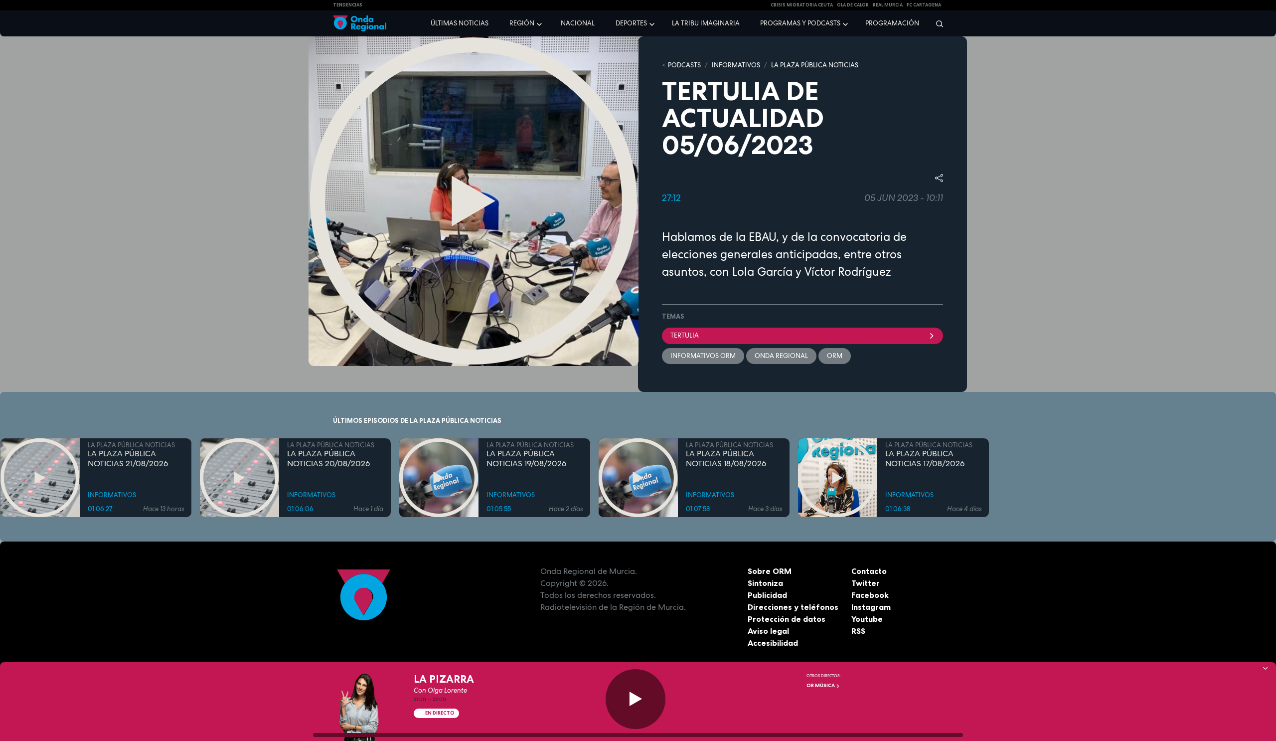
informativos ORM (703, 356)
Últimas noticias (459, 23)
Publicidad (767, 595)
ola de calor (853, 5)
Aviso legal (768, 631)
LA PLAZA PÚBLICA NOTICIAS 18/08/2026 (726, 459)
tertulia (684, 335)
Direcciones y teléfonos (793, 607)
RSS (858, 631)
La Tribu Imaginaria (706, 23)
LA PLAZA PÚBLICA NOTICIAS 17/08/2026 (924, 459)
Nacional (578, 23)
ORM (834, 356)
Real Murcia (888, 5)
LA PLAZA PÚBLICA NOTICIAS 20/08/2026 (328, 459)
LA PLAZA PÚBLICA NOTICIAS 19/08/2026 (526, 459)
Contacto (869, 571)
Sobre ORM (770, 571)
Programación (892, 23)
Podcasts (684, 65)
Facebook (870, 595)
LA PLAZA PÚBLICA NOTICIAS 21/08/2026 (128, 459)
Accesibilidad (773, 643)
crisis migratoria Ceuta (802, 5)
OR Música (821, 685)
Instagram (871, 607)
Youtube (867, 619)
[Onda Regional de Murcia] (359, 23)
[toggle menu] (540, 23)
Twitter (865, 583)
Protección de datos (786, 619)
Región (521, 23)
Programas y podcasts (800, 23)
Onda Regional (781, 356)
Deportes (631, 23)
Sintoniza (765, 583)
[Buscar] (936, 23)
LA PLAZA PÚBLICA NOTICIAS (814, 65)
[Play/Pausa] (635, 699)
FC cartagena (924, 5)
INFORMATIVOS (736, 65)
